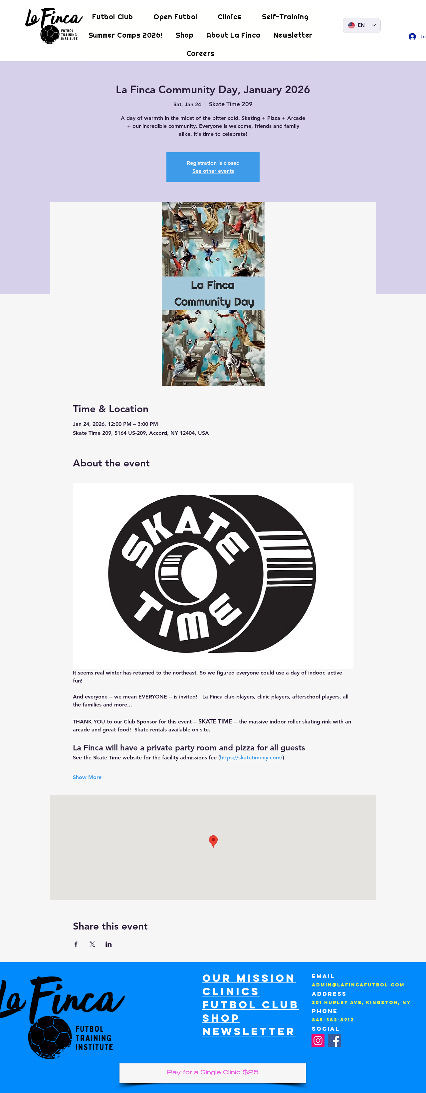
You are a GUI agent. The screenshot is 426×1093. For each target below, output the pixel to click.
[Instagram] (318, 1040)
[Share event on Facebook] (76, 944)
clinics (231, 991)
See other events (213, 171)
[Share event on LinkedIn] (109, 944)
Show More (87, 777)
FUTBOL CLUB (250, 1004)
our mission (249, 978)
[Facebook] (334, 1040)
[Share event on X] (92, 944)
